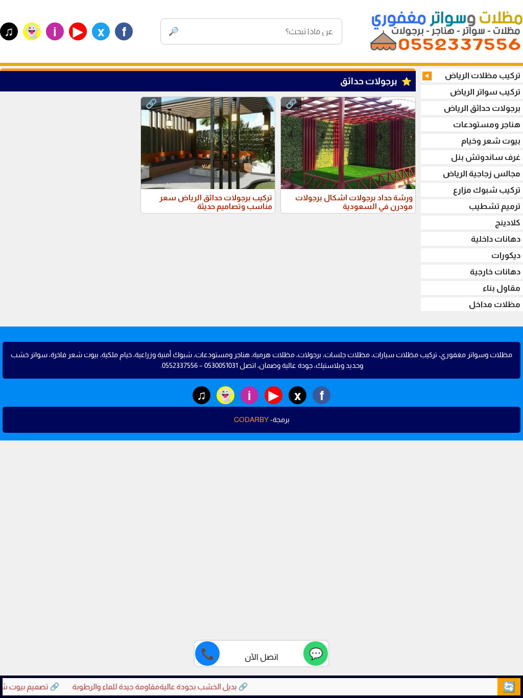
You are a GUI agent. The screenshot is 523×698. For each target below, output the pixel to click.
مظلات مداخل (494, 304)
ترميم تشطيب (494, 206)
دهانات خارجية (495, 271)
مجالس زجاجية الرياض (481, 173)
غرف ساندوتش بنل (485, 157)
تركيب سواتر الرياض (485, 91)
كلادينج (507, 222)
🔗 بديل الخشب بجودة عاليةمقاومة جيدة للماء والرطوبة (168, 686)
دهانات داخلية (495, 239)
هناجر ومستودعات (486, 124)
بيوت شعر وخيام (490, 140)
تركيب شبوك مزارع (486, 189)
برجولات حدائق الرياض (482, 108)
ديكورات (505, 255)
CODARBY (251, 419)
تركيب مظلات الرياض (471, 75)
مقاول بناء (501, 288)
